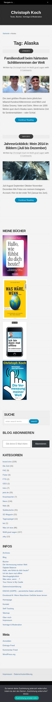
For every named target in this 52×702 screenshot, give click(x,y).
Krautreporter (8, 497)
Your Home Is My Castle (13, 582)
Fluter (5, 475)
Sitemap (6, 613)
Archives (6, 553)
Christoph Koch (26, 12)
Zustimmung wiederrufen (27, 698)
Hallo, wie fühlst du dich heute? (16, 570)
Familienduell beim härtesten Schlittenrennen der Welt (26, 60)
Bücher (6, 562)
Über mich (7, 617)
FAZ (4, 470)
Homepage (7, 600)
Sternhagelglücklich (11, 576)
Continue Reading (26, 120)
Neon (5, 501)
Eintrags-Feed (9, 645)
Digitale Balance (9, 567)
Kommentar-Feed (10, 650)
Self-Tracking (8, 608)
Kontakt (6, 604)
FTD (4, 479)
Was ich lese (8, 528)
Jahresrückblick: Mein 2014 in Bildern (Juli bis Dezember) (26, 146)
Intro (5, 488)
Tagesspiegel (8, 519)
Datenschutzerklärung (12, 586)
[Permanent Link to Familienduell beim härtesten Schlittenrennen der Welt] (26, 84)
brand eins (7, 462)
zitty (4, 536)
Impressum (7, 620)
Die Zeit (6, 466)
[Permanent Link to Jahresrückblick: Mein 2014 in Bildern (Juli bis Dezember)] (26, 170)
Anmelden (7, 641)
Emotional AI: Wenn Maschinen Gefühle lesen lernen (25, 595)
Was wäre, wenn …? (11, 579)
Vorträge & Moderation (12, 625)
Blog (4, 557)
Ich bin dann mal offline (12, 573)
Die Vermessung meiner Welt (15, 564)
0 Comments (26, 70)
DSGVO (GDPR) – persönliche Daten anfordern (23, 591)
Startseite (6, 33)
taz (4, 523)
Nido (5, 506)
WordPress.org (9, 654)
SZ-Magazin (8, 514)
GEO (5, 484)
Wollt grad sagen (37, 67)
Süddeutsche (8, 510)
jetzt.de (6, 492)
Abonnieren (40, 444)
